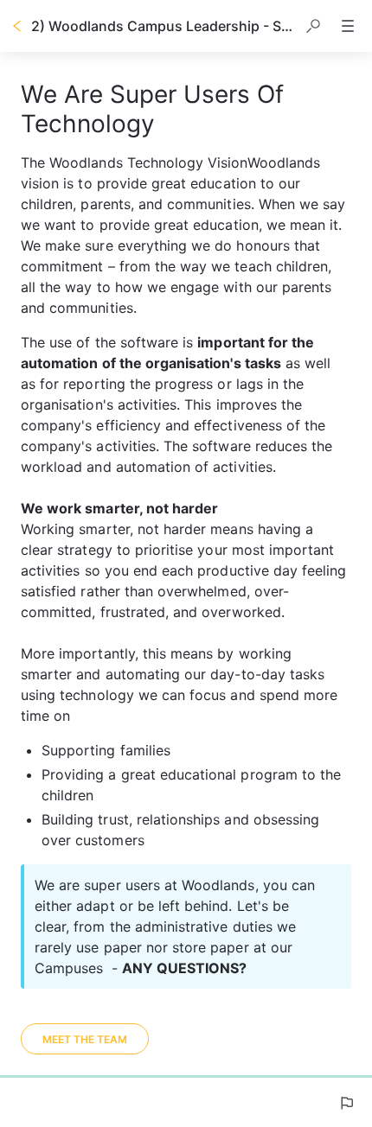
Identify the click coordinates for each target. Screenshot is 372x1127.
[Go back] (17, 26)
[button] (313, 26)
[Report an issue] (346, 1102)
